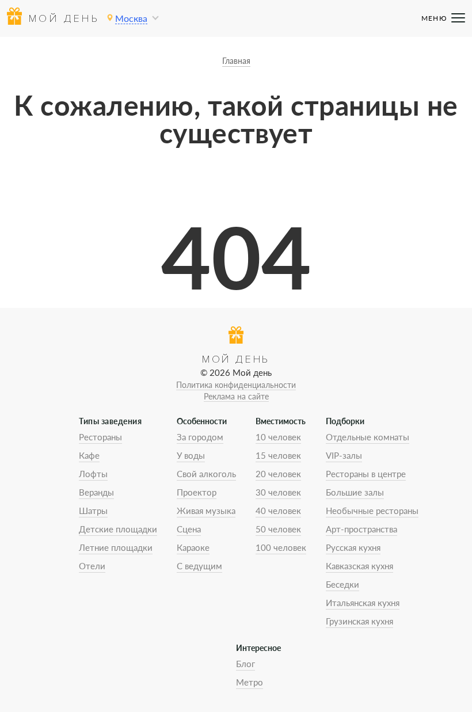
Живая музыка (206, 510)
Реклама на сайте (236, 396)
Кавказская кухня (359, 566)
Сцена (189, 529)
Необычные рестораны (372, 510)
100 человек (281, 547)
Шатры (93, 510)
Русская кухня (353, 547)
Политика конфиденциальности (236, 385)
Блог (245, 663)
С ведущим (199, 566)
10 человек (278, 437)
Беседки (342, 584)
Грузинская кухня (359, 621)
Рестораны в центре (366, 474)
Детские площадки (118, 529)
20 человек (278, 474)
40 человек (278, 510)
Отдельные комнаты (367, 437)
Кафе (89, 455)
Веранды (96, 492)
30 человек (278, 492)
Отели (92, 566)
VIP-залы (344, 455)
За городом (200, 437)
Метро (249, 682)
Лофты (93, 474)
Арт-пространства (361, 529)
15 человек (278, 455)
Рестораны (100, 437)
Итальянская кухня (362, 602)
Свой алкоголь (206, 474)
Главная (236, 61)
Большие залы (355, 492)
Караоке (193, 547)
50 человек (278, 529)
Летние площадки (116, 547)
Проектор (196, 492)
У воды (191, 455)
